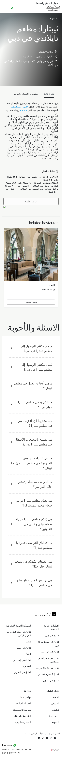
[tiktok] (43, 738)
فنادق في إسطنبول (21, 660)
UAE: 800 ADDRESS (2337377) (18, 749)
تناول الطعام (53, 691)
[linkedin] (39, 738)
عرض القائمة (31, 201)
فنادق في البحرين (22, 672)
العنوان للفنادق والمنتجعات (46, 3)
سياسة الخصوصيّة (22, 710)
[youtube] (47, 738)
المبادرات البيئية (23, 722)
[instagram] (51, 738)
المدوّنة (55, 722)
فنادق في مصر (23, 648)
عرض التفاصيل (31, 302)
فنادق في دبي (52, 635)
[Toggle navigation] (4, 8)
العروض (55, 703)
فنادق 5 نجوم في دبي (48, 674)
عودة (52, 18)
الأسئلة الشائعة (23, 703)
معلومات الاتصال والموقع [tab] (26, 93)
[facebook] (55, 738)
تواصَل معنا (25, 697)
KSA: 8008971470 (11, 753)
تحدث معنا (7, 745)
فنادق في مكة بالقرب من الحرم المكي (18, 633)
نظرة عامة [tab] (49, 93)
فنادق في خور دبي (50, 651)
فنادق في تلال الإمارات (47, 668)
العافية (56, 697)
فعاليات (55, 710)
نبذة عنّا (27, 691)
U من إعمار (53, 716)
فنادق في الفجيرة (50, 680)
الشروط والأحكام (22, 716)
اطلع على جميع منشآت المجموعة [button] (44, 733)
